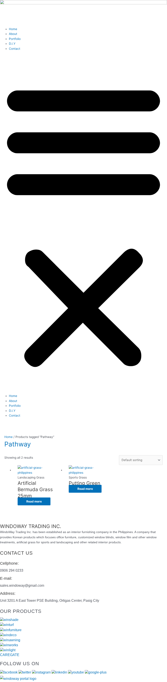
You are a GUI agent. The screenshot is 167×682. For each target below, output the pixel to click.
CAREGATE (9, 655)
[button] (83, 224)
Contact (14, 48)
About (13, 34)
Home (13, 29)
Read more (34, 501)
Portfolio (15, 39)
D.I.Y (12, 43)
